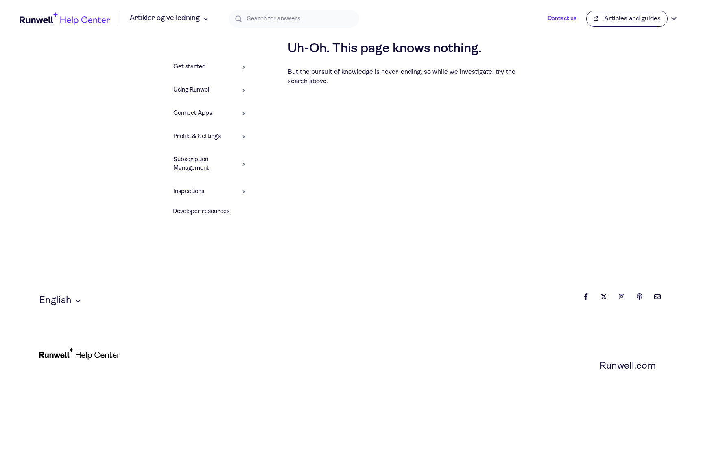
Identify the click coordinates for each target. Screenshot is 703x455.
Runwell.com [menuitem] (628, 366)
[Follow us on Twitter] (603, 296)
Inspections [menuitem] (188, 192)
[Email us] (657, 296)
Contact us (562, 18)
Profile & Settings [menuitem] (197, 137)
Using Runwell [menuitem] (191, 90)
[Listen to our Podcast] (639, 296)
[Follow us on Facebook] (585, 296)
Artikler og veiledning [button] (165, 18)
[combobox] (294, 19)
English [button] (55, 301)
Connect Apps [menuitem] (192, 113)
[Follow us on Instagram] (621, 296)
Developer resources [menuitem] (200, 212)
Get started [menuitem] (189, 67)
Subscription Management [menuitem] (191, 164)
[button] (243, 64)
